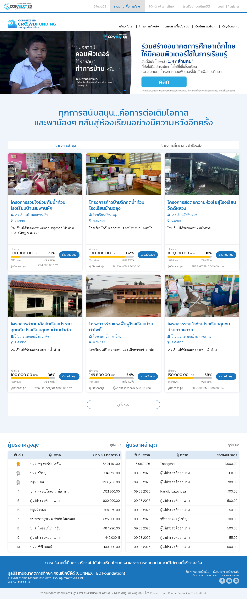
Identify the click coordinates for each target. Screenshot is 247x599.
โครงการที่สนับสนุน (177, 26)
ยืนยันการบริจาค (205, 26)
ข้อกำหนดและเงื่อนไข (197, 572)
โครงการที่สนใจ (149, 26)
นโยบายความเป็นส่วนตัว (226, 572)
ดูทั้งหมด (123, 404)
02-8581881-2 (21, 582)
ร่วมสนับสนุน (69, 255)
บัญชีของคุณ (230, 26)
